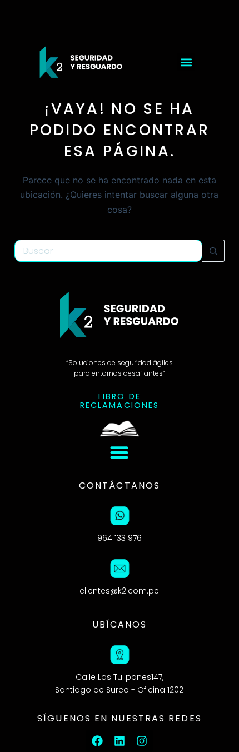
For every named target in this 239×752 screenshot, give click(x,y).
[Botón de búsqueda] (213, 251)
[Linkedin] (119, 741)
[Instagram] (142, 741)
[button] (186, 62)
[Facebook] (97, 741)
